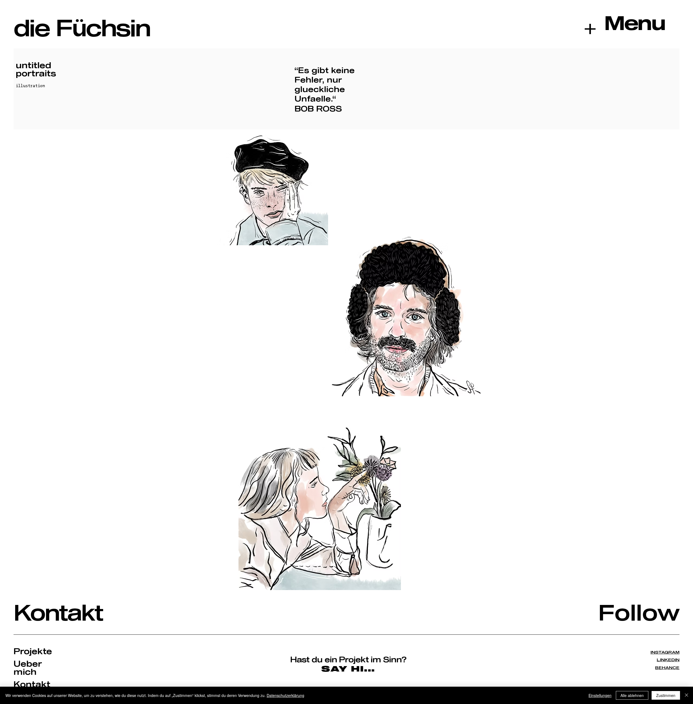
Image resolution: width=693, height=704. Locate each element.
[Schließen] (686, 695)
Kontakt (58, 614)
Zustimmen (665, 695)
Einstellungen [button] (600, 695)
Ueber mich (28, 668)
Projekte (33, 652)
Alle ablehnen (632, 695)
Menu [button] (634, 24)
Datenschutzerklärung (285, 695)
